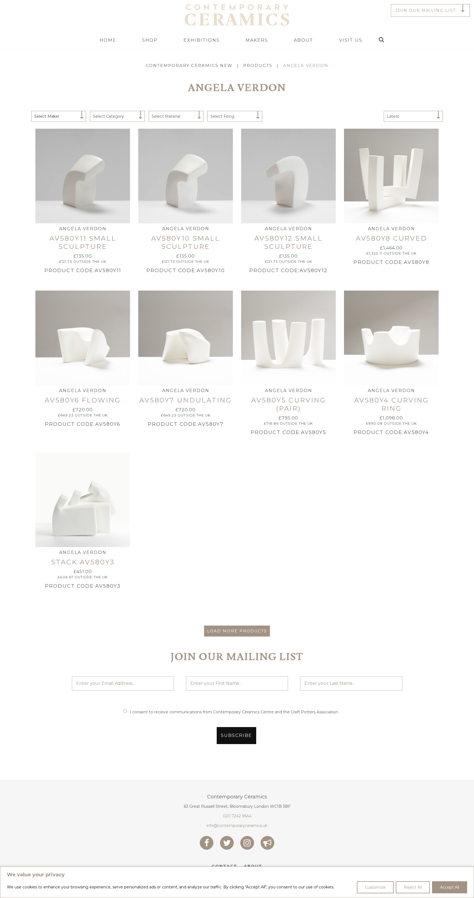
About (303, 40)
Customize (375, 887)
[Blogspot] (267, 843)
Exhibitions (202, 40)
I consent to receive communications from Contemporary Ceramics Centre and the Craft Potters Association (234, 712)
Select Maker (47, 116)
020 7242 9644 (237, 815)
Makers (257, 40)
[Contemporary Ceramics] (237, 14)
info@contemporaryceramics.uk (237, 825)
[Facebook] (206, 843)
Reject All (413, 887)
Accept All (449, 887)
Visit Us (350, 40)
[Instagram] (247, 843)
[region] (237, 882)
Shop (150, 40)
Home (108, 40)
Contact (224, 866)
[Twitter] (227, 843)
